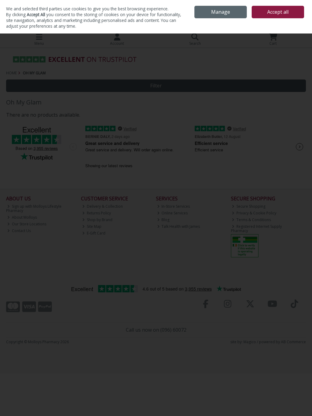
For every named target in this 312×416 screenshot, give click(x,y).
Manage (220, 12)
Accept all (278, 12)
